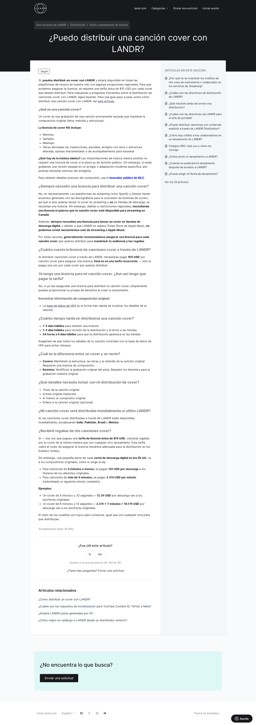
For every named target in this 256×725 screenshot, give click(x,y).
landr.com (140, 8)
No (100, 554)
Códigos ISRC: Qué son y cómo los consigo (190, 148)
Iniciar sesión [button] (211, 8)
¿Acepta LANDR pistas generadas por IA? (65, 613)
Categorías (159, 8)
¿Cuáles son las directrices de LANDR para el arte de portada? (195, 116)
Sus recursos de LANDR (51, 24)
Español (67, 713)
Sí (90, 554)
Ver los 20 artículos (177, 182)
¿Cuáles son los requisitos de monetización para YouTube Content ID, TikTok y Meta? (94, 606)
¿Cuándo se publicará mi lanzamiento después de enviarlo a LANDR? (192, 165)
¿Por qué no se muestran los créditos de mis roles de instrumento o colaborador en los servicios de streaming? (195, 82)
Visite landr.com (47, 713)
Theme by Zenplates (206, 713)
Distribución (78, 24)
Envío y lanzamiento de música (109, 24)
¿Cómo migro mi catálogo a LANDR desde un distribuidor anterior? (82, 620)
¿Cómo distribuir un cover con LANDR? (64, 599)
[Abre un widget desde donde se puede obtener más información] (242, 719)
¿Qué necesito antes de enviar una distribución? (190, 105)
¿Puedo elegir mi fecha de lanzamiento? (193, 173)
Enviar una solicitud (185, 8)
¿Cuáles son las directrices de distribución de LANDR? (195, 95)
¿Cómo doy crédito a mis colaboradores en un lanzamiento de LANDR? (195, 137)
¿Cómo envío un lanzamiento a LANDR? (193, 156)
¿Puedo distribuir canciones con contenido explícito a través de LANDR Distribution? (195, 126)
